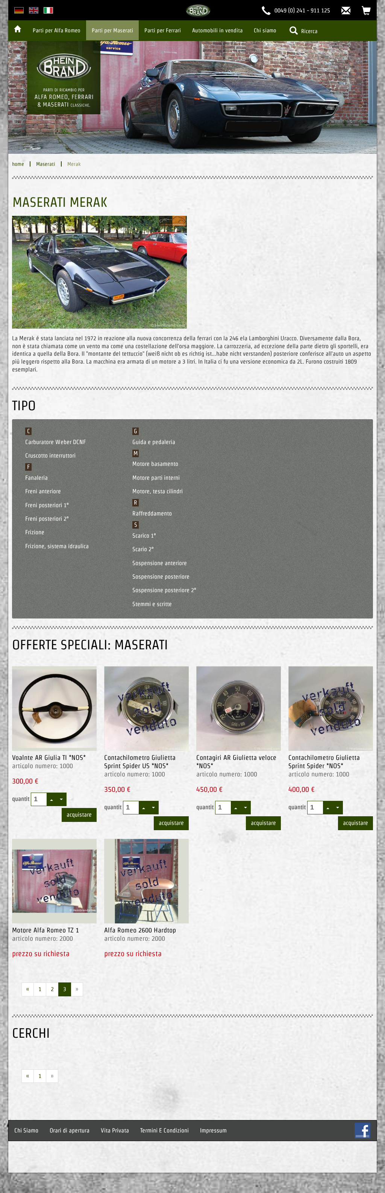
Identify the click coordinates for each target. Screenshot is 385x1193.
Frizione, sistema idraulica (57, 546)
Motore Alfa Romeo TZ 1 (45, 930)
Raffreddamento (152, 513)
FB (362, 1130)
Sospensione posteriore (160, 576)
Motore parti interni (156, 477)
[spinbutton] (39, 799)
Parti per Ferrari (162, 30)
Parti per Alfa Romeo (56, 30)
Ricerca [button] (308, 31)
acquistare (79, 814)
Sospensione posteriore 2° (164, 590)
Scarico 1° (144, 535)
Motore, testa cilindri (157, 491)
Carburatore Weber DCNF (55, 442)
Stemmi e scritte (152, 604)
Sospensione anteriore (159, 563)
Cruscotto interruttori (50, 455)
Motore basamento (155, 464)
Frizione (34, 532)
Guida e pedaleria (153, 442)
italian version (48, 10)
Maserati (45, 164)
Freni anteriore (43, 491)
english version (33, 10)
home (18, 164)
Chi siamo (265, 30)
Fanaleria (36, 477)
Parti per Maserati (112, 30)
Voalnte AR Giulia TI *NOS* (49, 757)
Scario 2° (143, 549)
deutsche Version (19, 10)
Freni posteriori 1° (47, 505)
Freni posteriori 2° (47, 518)
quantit (21, 799)
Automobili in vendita (217, 30)
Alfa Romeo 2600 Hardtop (140, 930)
